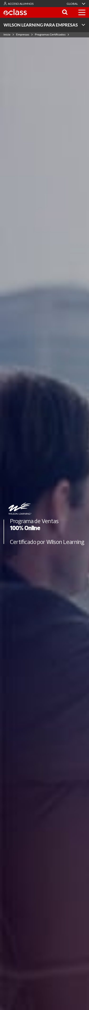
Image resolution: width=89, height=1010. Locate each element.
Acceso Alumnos (20, 3)
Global (72, 3)
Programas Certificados (50, 34)
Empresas (22, 34)
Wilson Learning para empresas (41, 24)
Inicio (7, 34)
